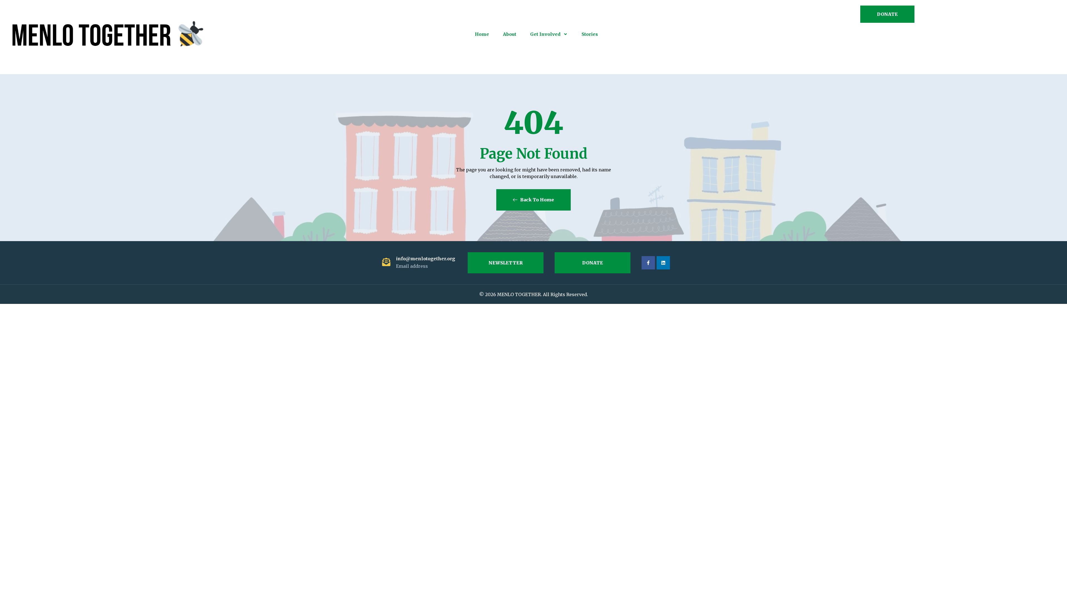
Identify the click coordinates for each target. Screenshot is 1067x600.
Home (482, 34)
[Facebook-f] (648, 262)
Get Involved (545, 34)
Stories (590, 34)
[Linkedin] (663, 262)
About (509, 34)
